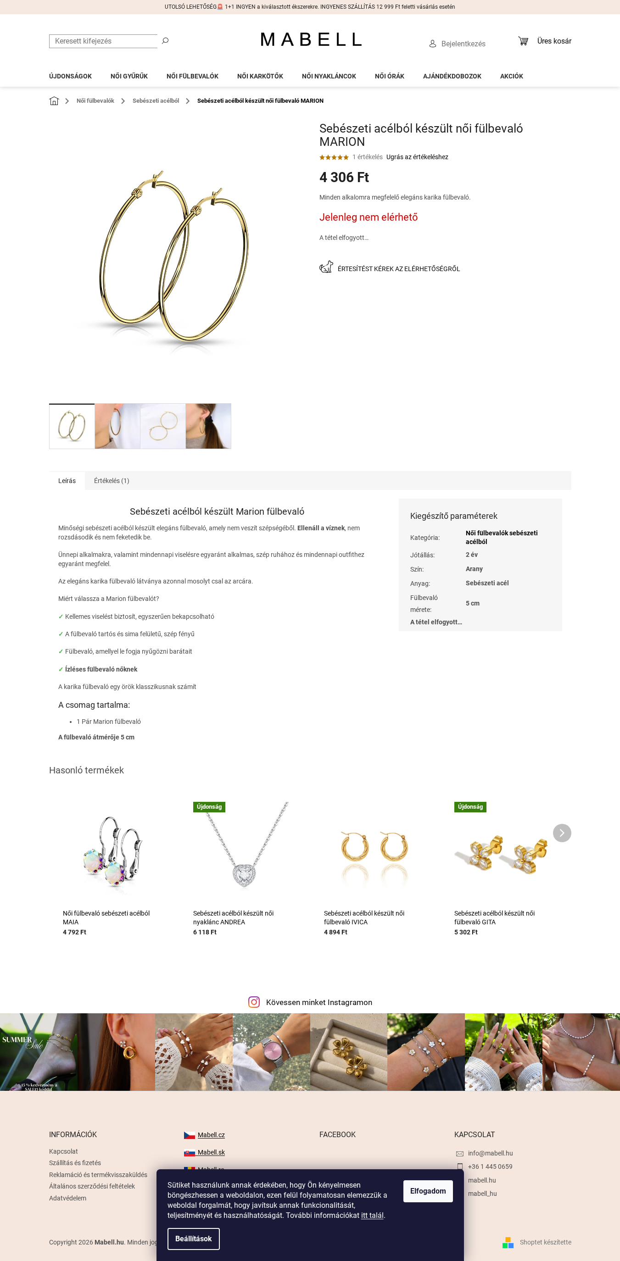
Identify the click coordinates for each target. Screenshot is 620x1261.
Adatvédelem (67, 1198)
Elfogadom (428, 1191)
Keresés (165, 40)
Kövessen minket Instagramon (319, 1002)
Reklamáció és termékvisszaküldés (98, 1174)
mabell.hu (482, 1180)
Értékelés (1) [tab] (111, 480)
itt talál (372, 1215)
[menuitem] (70, 73)
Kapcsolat (63, 1151)
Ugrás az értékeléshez (417, 157)
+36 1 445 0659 (490, 1166)
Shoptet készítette (545, 1241)
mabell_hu (482, 1193)
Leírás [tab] (67, 480)
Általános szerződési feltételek (92, 1186)
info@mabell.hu (490, 1153)
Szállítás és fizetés (75, 1163)
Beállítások (193, 1238)
